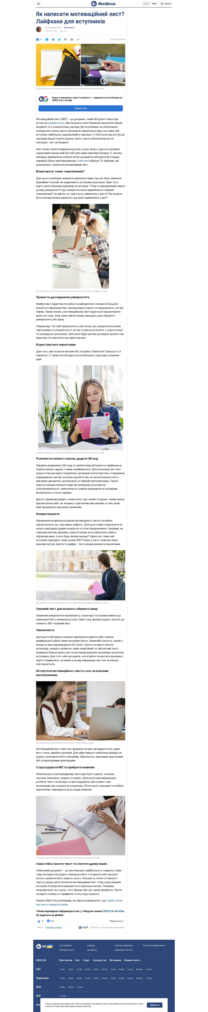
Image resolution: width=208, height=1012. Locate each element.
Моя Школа (69, 28)
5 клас (96, 969)
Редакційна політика (54, 928)
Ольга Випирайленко (53, 28)
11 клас (148, 969)
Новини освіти (132, 960)
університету (56, 123)
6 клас (104, 969)
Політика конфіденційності (154, 945)
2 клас (70, 969)
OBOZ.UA (41, 960)
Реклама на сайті (66, 950)
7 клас (113, 969)
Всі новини (115, 960)
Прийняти (154, 1005)
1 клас (62, 969)
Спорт (86, 960)
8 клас (121, 969)
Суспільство (100, 960)
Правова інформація (124, 945)
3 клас (79, 969)
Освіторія (83, 160)
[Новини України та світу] (83, 928)
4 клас (87, 969)
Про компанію (65, 945)
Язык (154, 4)
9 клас (130, 969)
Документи (92, 950)
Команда (91, 945)
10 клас (139, 969)
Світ (77, 960)
